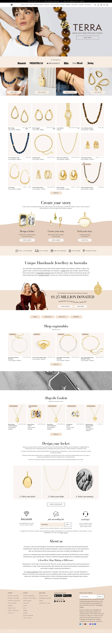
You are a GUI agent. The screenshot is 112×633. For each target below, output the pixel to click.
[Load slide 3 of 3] (111, 54)
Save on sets (98, 92)
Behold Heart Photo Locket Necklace (89, 426)
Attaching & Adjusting (14, 600)
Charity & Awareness (29, 595)
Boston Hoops (60, 187)
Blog (24, 608)
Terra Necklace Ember (87, 128)
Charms (41, 600)
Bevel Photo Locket (31, 425)
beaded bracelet (44, 275)
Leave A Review (27, 617)
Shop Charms (56, 240)
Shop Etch (85, 240)
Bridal (68, 4)
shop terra (14, 92)
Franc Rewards (27, 600)
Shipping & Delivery (13, 595)
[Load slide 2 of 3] (109, 54)
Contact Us (11, 613)
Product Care (11, 608)
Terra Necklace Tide (13, 157)
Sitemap (25, 613)
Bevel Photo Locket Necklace (12, 425)
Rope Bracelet (36, 157)
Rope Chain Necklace (62, 157)
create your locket (56, 504)
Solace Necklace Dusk (87, 187)
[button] (25, 5)
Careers (25, 610)
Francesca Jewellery (100, 631)
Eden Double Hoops (38, 187)
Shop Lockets (42, 92)
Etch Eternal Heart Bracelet (13, 358)
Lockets (46, 4)
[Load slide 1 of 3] (107, 54)
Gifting (62, 4)
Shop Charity (65, 306)
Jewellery (25, 4)
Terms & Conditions (13, 610)
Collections (54, 4)
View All (56, 193)
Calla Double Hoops (86, 157)
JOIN (67, 524)
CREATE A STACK (70, 92)
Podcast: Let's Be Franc (29, 598)
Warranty (10, 605)
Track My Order (12, 603)
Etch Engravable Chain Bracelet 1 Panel (87, 358)
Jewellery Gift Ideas (44, 603)
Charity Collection (32, 572)
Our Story (80, 306)
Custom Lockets (43, 595)
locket (64, 271)
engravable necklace (43, 273)
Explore (74, 4)
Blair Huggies (36, 128)
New (31, 4)
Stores (25, 605)
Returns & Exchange (13, 598)
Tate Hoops (11, 187)
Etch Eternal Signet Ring (39, 357)
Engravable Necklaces (45, 598)
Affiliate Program (28, 615)
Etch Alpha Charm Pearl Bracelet (63, 358)
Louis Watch (60, 128)
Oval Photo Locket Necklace (51, 425)
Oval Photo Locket (69, 425)
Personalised (38, 4)
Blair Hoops (11, 128)
